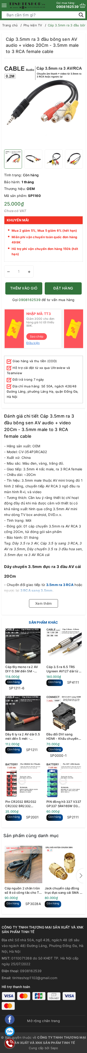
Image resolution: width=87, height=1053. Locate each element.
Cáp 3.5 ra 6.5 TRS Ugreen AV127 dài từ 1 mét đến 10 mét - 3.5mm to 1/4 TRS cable (63, 669)
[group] (43, 105)
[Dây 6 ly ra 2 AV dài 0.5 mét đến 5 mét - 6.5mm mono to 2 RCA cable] (23, 713)
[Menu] (4, 5)
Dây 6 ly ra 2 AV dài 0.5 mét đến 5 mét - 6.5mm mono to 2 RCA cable (22, 736)
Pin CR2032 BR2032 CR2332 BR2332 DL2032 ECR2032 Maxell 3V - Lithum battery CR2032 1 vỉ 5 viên (21, 804)
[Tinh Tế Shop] (27, 5)
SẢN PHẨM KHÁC (43, 622)
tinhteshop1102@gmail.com (34, 978)
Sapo (54, 1048)
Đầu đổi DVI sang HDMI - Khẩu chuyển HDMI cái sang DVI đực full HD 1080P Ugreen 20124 (63, 736)
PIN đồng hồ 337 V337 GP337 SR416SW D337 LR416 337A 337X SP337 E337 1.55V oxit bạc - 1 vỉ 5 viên (64, 804)
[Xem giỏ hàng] (82, 5)
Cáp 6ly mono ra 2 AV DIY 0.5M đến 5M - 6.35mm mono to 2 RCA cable (21, 669)
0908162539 (67, 5)
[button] (80, 876)
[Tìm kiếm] (81, 15)
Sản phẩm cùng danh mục (31, 835)
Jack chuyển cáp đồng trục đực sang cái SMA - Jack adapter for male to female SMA (63, 890)
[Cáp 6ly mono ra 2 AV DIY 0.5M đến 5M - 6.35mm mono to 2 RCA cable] (23, 645)
